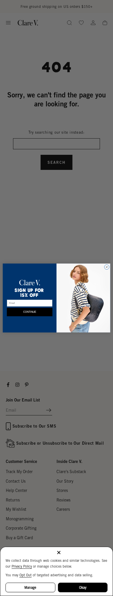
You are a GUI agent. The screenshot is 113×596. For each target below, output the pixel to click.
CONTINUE (29, 312)
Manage (30, 587)
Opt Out (25, 575)
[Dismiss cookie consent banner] (58, 553)
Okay (82, 587)
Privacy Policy (22, 566)
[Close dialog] (106, 267)
